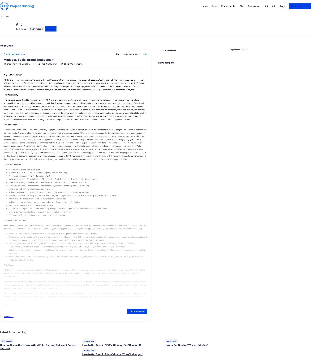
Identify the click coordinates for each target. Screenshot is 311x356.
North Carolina (23, 64)
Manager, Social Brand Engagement (29, 59)
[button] (266, 6)
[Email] (238, 62)
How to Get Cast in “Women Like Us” (186, 345)
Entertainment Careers (14, 54)
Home (2, 17)
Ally (117, 54)
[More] (247, 62)
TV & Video (21, 29)
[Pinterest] (221, 62)
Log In (282, 6)
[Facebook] (203, 62)
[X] (212, 62)
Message (50, 29)
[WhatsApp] (229, 62)
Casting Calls (7, 341)
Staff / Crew (51, 64)
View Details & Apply (137, 311)
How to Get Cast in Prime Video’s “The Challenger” (112, 354)
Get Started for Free (300, 6)
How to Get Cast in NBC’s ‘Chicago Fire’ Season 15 (112, 345)
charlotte (11, 64)
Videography (76, 64)
